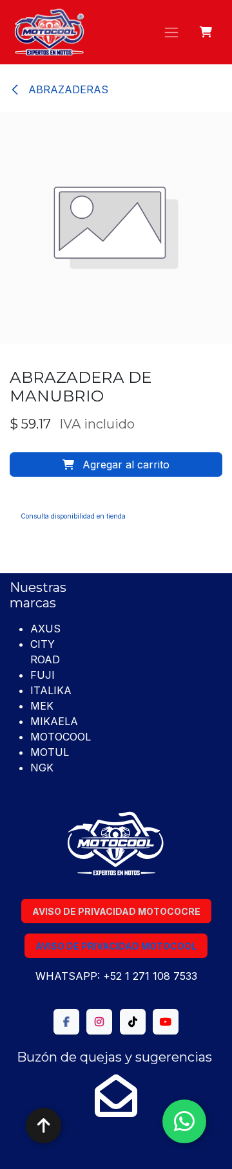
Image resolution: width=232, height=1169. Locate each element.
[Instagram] (99, 1022)
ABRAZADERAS (66, 89)
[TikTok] (133, 1022)
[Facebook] (66, 1022)
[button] (116, 464)
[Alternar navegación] (171, 32)
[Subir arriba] (43, 1125)
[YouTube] (166, 1022)
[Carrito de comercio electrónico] (206, 32)
